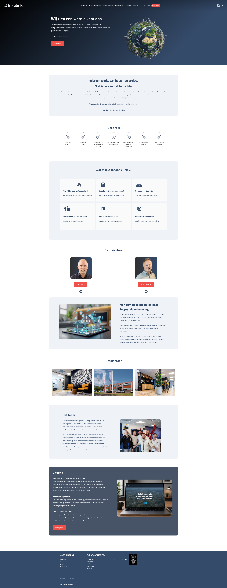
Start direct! (57, 43)
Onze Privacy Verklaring (66, 585)
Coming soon (59, 527)
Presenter (90, 559)
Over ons (63, 559)
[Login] (141, 5)
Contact (136, 5)
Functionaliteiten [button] (95, 5)
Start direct (155, 5)
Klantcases (63, 566)
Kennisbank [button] (119, 5)
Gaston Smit (81, 284)
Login (148, 5)
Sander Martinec (146, 284)
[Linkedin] (81, 291)
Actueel (62, 562)
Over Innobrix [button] (108, 5)
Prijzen (128, 5)
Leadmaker (90, 564)
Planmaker (90, 562)
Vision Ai (89, 568)
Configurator (91, 566)
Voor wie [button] (84, 5)
